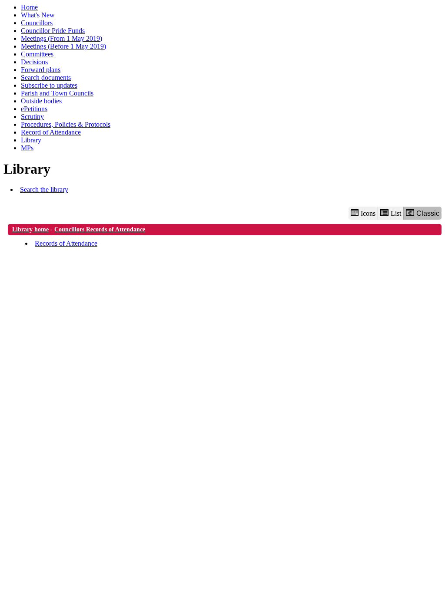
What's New (38, 15)
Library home (30, 229)
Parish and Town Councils (57, 93)
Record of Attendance (51, 132)
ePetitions (34, 108)
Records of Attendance (66, 243)
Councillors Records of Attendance (99, 229)
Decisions (34, 62)
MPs (27, 148)
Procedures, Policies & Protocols (65, 124)
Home (29, 7)
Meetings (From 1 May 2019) (61, 38)
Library (31, 140)
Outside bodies (41, 101)
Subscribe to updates (49, 85)
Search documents (46, 77)
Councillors (37, 22)
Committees (37, 54)
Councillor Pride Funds (53, 30)
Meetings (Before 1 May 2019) (63, 46)
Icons (368, 213)
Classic (427, 213)
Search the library (44, 189)
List (396, 213)
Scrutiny (32, 116)
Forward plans (40, 69)
